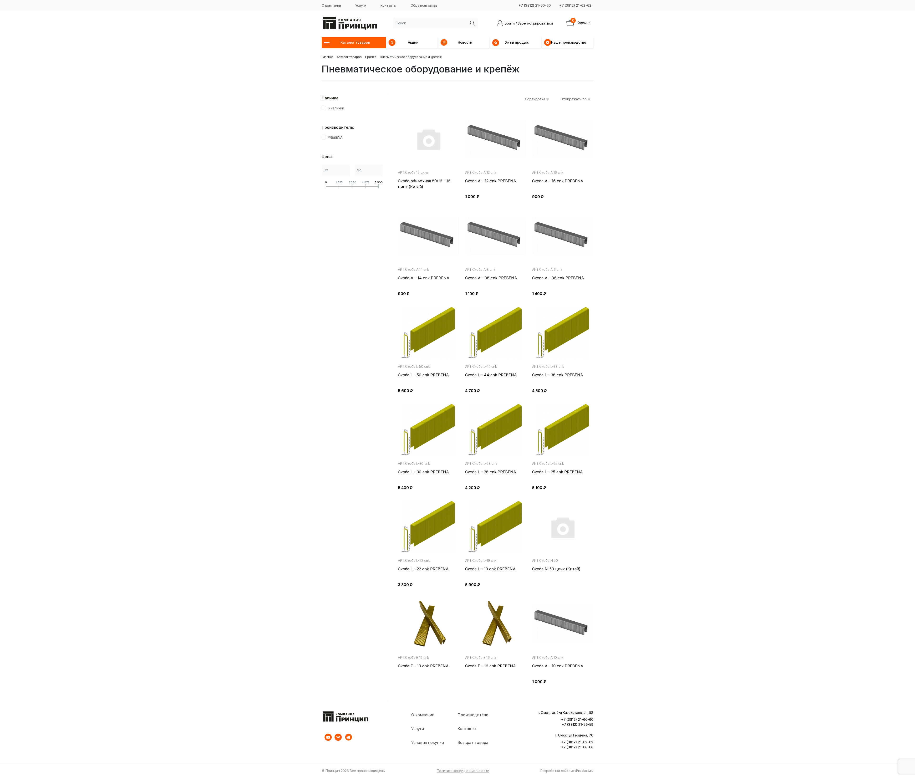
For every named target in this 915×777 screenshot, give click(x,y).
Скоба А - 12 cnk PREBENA (490, 181)
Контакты (388, 5)
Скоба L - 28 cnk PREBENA (490, 472)
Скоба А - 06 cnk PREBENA (558, 278)
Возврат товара (473, 742)
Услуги (360, 5)
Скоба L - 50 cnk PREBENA (423, 375)
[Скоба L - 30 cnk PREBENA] (428, 430)
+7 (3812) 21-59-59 (577, 724)
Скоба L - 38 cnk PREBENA (557, 375)
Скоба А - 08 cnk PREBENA (491, 278)
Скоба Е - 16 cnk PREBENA (490, 666)
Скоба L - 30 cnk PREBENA (423, 472)
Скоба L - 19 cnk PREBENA (490, 569)
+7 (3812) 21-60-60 (534, 5)
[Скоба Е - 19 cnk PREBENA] (428, 624)
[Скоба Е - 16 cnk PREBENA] (495, 624)
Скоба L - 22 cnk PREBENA (423, 569)
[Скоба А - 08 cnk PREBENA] (495, 236)
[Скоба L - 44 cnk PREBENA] (495, 333)
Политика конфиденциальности (463, 771)
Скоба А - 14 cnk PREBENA (423, 278)
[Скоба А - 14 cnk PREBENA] (428, 236)
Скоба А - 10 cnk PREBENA (557, 666)
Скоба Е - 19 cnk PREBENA (423, 666)
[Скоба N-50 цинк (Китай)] (562, 527)
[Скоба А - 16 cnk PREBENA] (562, 139)
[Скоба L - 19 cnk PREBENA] (495, 527)
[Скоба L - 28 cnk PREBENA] (495, 430)
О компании (331, 5)
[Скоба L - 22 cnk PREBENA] (428, 527)
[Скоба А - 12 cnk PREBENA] (495, 139)
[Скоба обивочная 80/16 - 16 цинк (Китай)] (428, 139)
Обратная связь (424, 5)
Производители (473, 714)
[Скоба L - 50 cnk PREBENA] (428, 333)
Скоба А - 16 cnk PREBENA (557, 181)
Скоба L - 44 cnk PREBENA (491, 375)
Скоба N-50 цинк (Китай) (556, 569)
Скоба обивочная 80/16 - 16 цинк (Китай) (424, 184)
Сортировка (535, 99)
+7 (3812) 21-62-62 (575, 5)
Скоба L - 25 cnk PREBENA (557, 472)
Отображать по (574, 99)
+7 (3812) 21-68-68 (577, 747)
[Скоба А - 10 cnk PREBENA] (562, 624)
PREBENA (335, 137)
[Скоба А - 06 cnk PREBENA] (562, 236)
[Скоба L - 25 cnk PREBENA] (562, 430)
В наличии (336, 108)
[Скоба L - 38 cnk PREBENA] (562, 333)
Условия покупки (427, 742)
